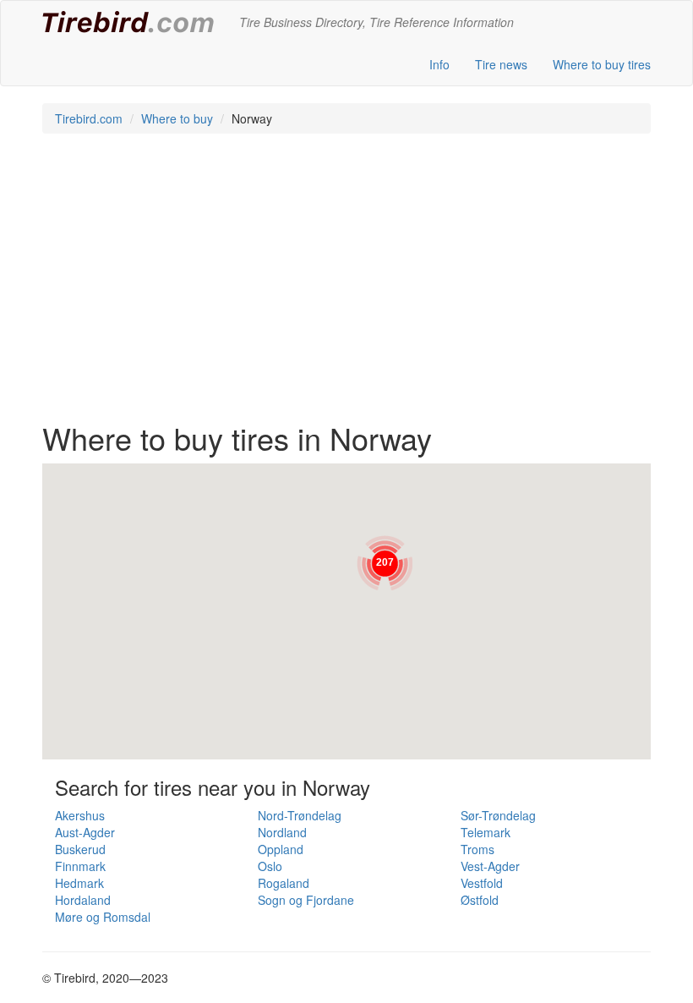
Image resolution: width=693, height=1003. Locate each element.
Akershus (80, 815)
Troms (477, 849)
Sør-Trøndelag (498, 815)
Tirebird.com (89, 118)
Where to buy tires (602, 64)
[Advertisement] (346, 285)
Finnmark (80, 866)
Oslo (270, 866)
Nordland (282, 832)
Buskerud (80, 849)
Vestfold (482, 882)
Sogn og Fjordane (306, 899)
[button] (384, 563)
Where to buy (177, 118)
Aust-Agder (85, 832)
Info (439, 64)
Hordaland (83, 899)
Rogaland (283, 882)
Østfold (480, 899)
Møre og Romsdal (102, 916)
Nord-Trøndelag (299, 815)
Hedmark (79, 882)
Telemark (485, 832)
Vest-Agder (490, 866)
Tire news (501, 64)
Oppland (280, 849)
